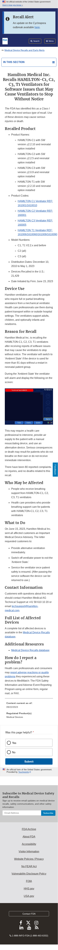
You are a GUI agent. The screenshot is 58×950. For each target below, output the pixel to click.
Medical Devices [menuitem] (14, 717)
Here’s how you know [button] (12, 5)
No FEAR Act (29, 866)
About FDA (29, 836)
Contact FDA (29, 913)
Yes (14, 743)
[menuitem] (29, 706)
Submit (29, 761)
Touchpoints (23, 772)
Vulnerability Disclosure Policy (29, 873)
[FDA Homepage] (5, 41)
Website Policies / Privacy (29, 859)
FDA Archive (29, 829)
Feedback (55, 469)
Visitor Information (29, 851)
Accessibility (29, 844)
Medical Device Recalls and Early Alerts (24, 50)
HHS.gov (29, 888)
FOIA (29, 881)
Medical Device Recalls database (30, 650)
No (13, 752)
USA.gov (29, 896)
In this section (14, 62)
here (37, 27)
